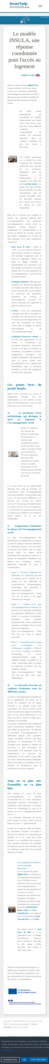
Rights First (33, 85)
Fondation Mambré (20, 282)
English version (28, 75)
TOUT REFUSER (38, 1060)
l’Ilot (25, 910)
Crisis (36, 919)
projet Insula (31, 184)
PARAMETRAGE (10, 1060)
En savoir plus (7, 1050)
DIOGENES (31, 907)
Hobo (19, 910)
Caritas (15, 311)
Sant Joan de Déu (21, 247)
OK (24, 1060)
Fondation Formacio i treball (25, 336)
